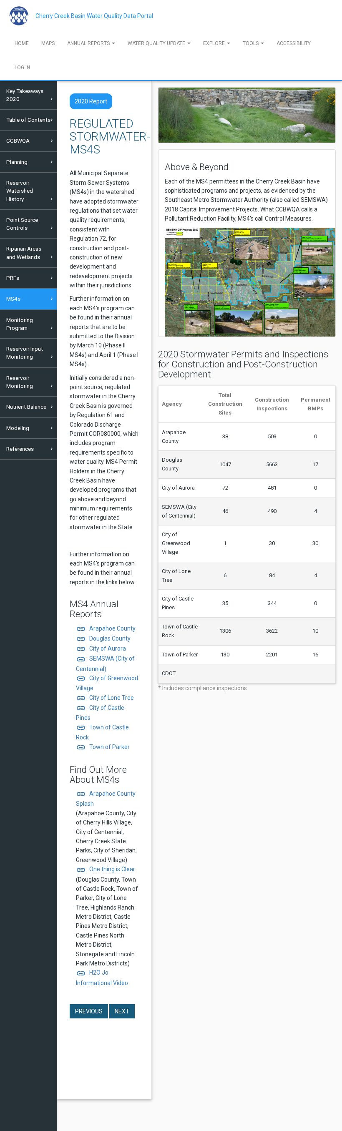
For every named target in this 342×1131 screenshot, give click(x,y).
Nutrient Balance (26, 406)
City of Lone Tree (105, 697)
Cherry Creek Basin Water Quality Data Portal (94, 16)
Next (122, 1011)
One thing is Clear (105, 869)
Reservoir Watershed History (19, 190)
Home (22, 43)
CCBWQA (18, 140)
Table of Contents (28, 119)
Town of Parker (103, 747)
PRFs (12, 277)
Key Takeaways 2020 (24, 95)
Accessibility (294, 43)
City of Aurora (101, 648)
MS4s (13, 298)
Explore (214, 43)
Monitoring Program (19, 324)
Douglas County (103, 638)
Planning (17, 161)
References (20, 448)
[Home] (21, 15)
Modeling (17, 428)
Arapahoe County (106, 628)
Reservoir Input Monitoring (24, 352)
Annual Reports (89, 43)
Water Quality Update (157, 43)
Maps (48, 43)
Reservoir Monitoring (19, 381)
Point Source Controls (22, 223)
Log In (22, 67)
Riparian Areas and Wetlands (23, 252)
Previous (89, 1011)
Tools (251, 43)
